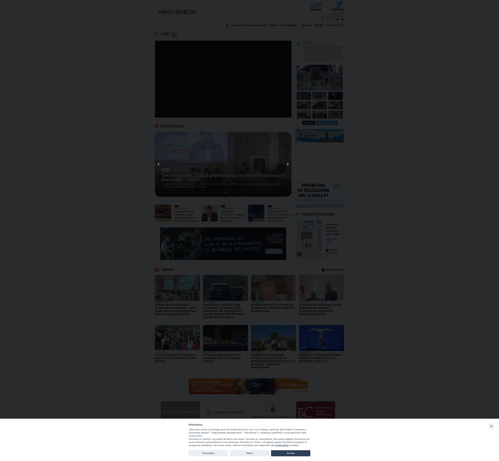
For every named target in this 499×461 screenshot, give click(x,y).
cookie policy (282, 445)
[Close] (491, 426)
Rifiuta (249, 453)
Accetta (290, 453)
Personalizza (208, 453)
